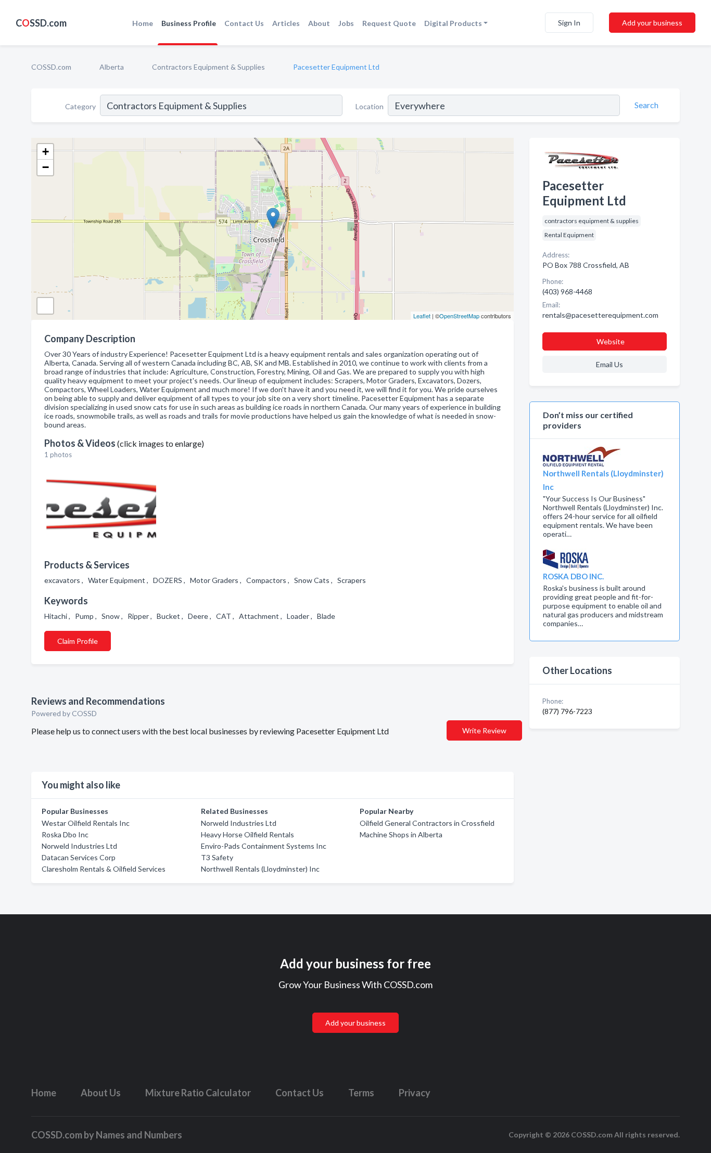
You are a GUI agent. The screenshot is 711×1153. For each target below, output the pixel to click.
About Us (101, 1092)
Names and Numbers (139, 1135)
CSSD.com (41, 23)
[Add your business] (355, 1010)
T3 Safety (217, 857)
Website (610, 341)
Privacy (414, 1092)
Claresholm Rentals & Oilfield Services (104, 868)
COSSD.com (51, 66)
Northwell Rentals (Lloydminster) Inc (260, 868)
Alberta (111, 66)
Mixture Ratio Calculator (198, 1092)
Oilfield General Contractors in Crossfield (427, 823)
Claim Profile (77, 641)
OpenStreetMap (459, 316)
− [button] (45, 167)
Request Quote (389, 23)
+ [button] (45, 151)
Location (369, 106)
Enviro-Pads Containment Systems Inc (263, 845)
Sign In (569, 22)
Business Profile (188, 23)
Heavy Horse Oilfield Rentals (247, 834)
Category (80, 106)
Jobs (346, 23)
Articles (286, 23)
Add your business (652, 22)
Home (142, 23)
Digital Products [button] (453, 23)
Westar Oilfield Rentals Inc (86, 823)
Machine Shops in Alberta (401, 834)
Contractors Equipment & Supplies (208, 66)
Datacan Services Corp (79, 857)
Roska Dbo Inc (65, 834)
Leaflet (421, 316)
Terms (361, 1092)
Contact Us (244, 23)
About (319, 23)
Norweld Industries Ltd (79, 845)
